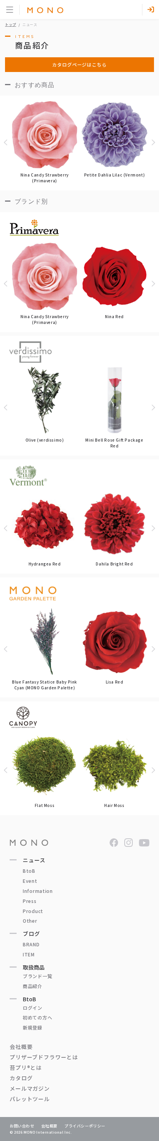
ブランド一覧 (37, 976)
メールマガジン (30, 1088)
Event (30, 880)
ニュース (34, 860)
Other (30, 920)
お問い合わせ (22, 1126)
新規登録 (32, 1027)
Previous (7, 142)
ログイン (32, 1007)
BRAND (31, 944)
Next (152, 142)
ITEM (29, 954)
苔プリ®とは (26, 1067)
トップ (10, 24)
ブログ (31, 933)
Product (33, 911)
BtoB (29, 870)
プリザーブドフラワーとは (44, 1057)
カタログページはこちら (79, 64)
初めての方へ (37, 1017)
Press (30, 901)
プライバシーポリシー (84, 1126)
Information (38, 890)
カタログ (21, 1078)
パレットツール (30, 1099)
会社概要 (21, 1046)
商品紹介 (32, 986)
